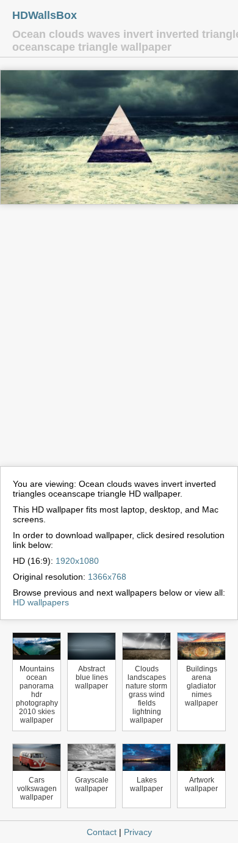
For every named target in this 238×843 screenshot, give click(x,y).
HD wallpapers (41, 602)
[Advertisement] (119, 341)
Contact (102, 832)
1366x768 (107, 577)
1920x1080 (77, 561)
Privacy (138, 832)
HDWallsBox (44, 15)
